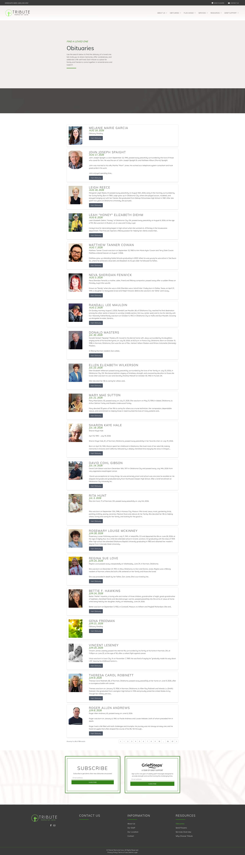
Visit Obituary (96, 138)
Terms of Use (123, 852)
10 (159, 741)
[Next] (176, 741)
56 (168, 741)
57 (172, 741)
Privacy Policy (112, 852)
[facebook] (50, 825)
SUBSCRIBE (93, 782)
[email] (54, 825)
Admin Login (133, 852)
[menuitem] (162, 13)
